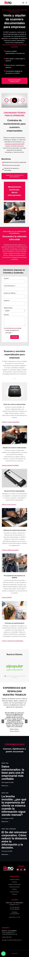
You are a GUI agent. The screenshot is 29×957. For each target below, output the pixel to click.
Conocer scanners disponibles (10, 422)
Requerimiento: (8, 308)
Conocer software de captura (10, 550)
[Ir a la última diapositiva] (3, 721)
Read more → (6, 786)
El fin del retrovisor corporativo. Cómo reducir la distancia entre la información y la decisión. (14, 840)
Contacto (14, 894)
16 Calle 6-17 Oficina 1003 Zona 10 (11, 940)
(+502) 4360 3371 (7, 937)
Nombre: (7, 278)
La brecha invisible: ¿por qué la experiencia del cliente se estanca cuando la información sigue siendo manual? (14, 805)
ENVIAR (15, 337)
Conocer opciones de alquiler (10, 465)
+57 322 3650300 (14, 909)
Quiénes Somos (14, 891)
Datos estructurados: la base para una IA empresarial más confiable (13, 772)
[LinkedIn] (24, 869)
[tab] (5, 676)
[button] (14, 100)
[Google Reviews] (21, 869)
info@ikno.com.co (14, 904)
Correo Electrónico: (10, 286)
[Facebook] (17, 869)
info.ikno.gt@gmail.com (8, 932)
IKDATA (3, 763)
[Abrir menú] (23, 2)
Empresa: (7, 300)
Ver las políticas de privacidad (12, 328)
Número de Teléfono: (10, 293)
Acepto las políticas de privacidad (12, 332)
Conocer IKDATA (7, 597)
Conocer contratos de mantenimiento (12, 641)
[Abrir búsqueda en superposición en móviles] (26, 2)
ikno (7, 763)
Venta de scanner (14, 879)
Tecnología (12, 828)
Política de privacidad (14, 884)
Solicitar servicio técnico (9, 504)
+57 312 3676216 (14, 907)
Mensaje (6, 314)
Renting (14, 882)
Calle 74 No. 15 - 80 (14, 917)
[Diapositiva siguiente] (26, 721)
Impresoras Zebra (14, 887)
